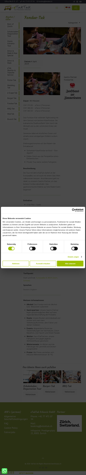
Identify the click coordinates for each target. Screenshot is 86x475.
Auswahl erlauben (43, 264)
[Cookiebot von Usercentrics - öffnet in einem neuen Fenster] (73, 210)
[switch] (32, 248)
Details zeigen (73, 257)
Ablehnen (15, 264)
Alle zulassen (70, 264)
